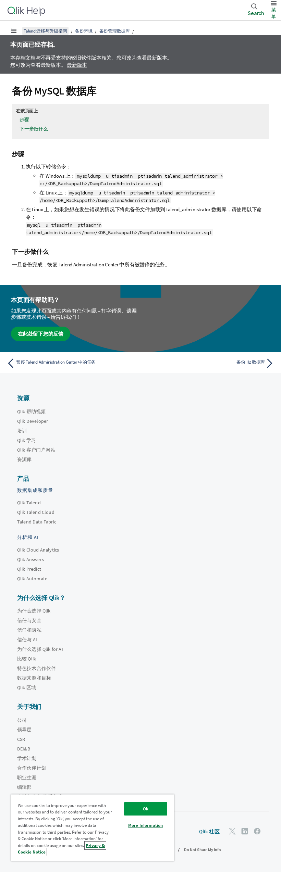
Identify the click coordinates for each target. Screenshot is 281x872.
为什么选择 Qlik (34, 611)
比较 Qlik (26, 659)
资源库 (24, 459)
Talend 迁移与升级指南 (45, 31)
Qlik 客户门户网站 (36, 450)
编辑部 (24, 787)
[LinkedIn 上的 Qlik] (245, 831)
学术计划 (27, 758)
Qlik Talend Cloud (35, 512)
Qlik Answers (30, 559)
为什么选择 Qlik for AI (40, 649)
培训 (22, 431)
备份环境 (84, 31)
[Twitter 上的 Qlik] (232, 831)
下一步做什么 (34, 129)
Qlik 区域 (26, 687)
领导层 (24, 729)
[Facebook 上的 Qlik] (257, 831)
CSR (21, 739)
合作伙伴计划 (31, 768)
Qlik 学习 (26, 440)
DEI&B (23, 749)
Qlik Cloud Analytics (38, 550)
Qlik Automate (32, 579)
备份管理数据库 (114, 31)
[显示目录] (14, 30)
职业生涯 (27, 777)
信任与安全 (29, 620)
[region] (92, 827)
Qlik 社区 (209, 831)
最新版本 (77, 65)
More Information (145, 825)
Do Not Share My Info (202, 849)
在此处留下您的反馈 (40, 333)
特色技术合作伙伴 (36, 668)
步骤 (24, 119)
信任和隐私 (29, 630)
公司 (22, 720)
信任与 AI (27, 639)
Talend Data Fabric (36, 522)
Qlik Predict (29, 569)
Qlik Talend (29, 503)
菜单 (273, 13)
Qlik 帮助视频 (31, 411)
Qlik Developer (32, 421)
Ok (145, 809)
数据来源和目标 (34, 678)
